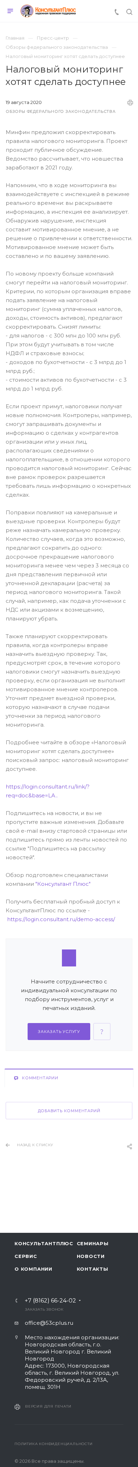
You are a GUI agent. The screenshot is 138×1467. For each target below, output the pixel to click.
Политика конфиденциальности (54, 1444)
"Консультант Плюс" (63, 883)
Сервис (26, 1256)
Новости (91, 1256)
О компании (33, 1269)
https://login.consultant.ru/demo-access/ (61, 919)
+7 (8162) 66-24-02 (50, 1301)
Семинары (93, 1243)
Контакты (92, 1269)
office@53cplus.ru (49, 1322)
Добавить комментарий (69, 1110)
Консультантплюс (41, 1243)
